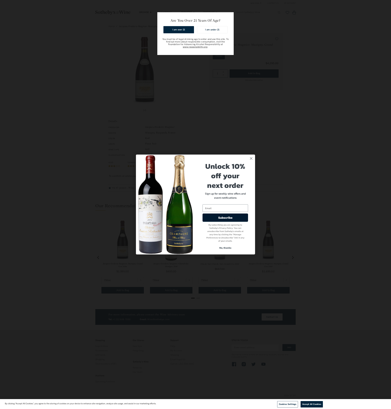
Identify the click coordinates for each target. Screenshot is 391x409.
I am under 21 (212, 29)
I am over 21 (178, 29)
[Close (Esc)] (230, 15)
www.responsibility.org (195, 47)
